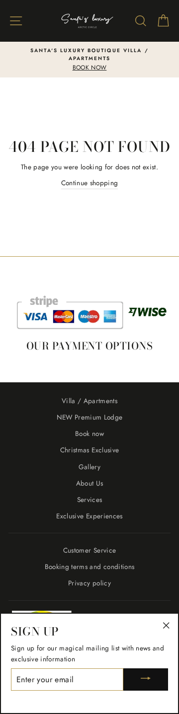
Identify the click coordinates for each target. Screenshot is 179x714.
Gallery (89, 467)
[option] (89, 59)
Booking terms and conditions (90, 566)
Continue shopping (89, 183)
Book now (89, 433)
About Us (89, 483)
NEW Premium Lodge (90, 417)
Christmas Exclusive (89, 450)
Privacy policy (89, 583)
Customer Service (89, 550)
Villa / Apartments (89, 401)
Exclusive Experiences (89, 516)
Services (89, 499)
